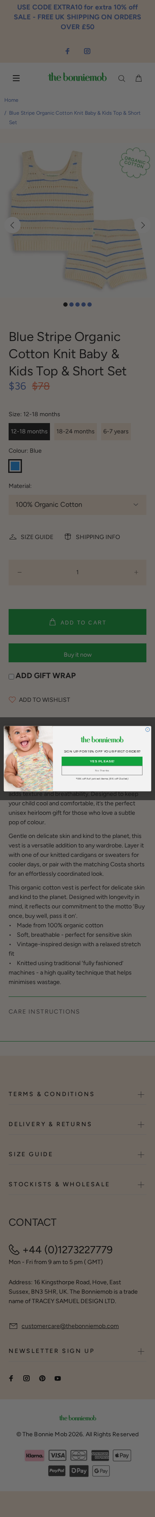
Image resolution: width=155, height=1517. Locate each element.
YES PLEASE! (102, 761)
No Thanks (102, 770)
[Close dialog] (148, 729)
